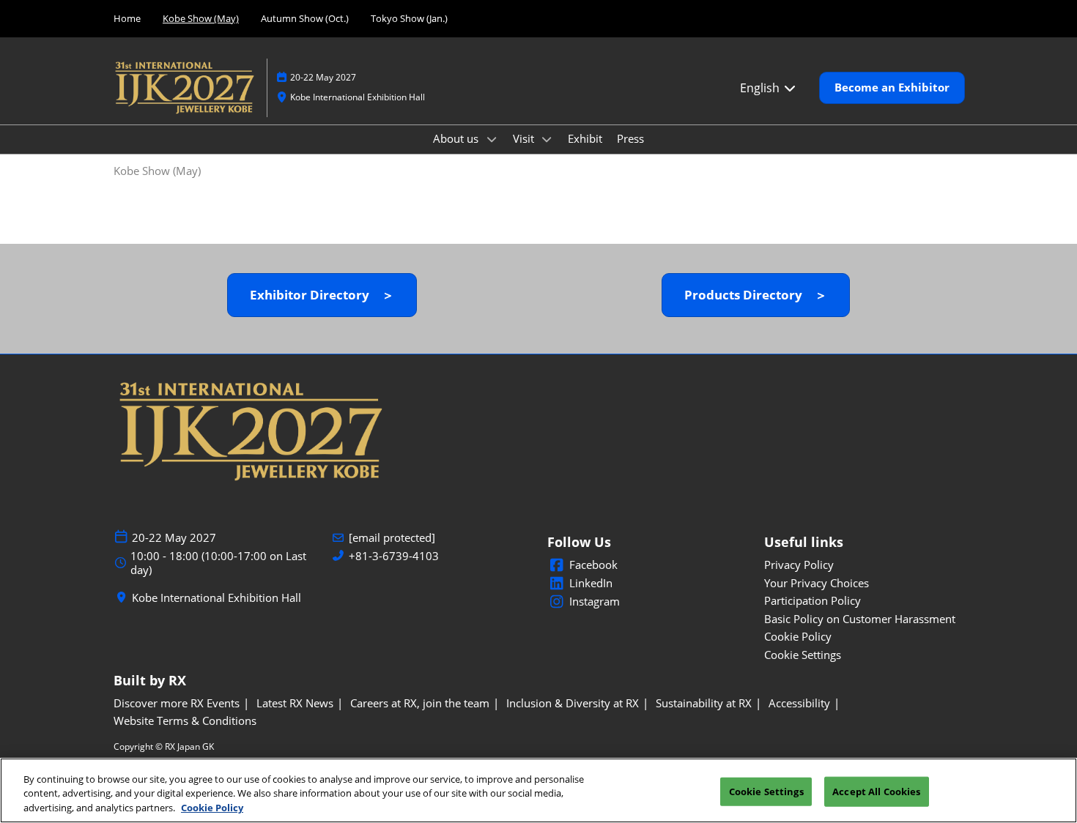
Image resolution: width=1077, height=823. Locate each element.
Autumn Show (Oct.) (305, 18)
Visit (525, 138)
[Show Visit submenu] (547, 139)
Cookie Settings (766, 790)
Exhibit (585, 138)
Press (630, 138)
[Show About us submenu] (491, 139)
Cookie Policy (212, 807)
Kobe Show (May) (201, 18)
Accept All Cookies (876, 790)
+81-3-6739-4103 (394, 556)
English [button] (761, 88)
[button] (892, 88)
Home (127, 18)
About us (457, 138)
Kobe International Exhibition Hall (357, 97)
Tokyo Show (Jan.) (409, 18)
